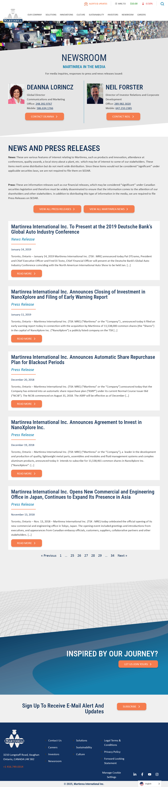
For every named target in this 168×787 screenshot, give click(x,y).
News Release (23, 238)
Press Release (22, 304)
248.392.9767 (44, 104)
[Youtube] (149, 774)
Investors (113, 14)
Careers (141, 14)
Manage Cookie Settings (111, 774)
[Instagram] (157, 774)
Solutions (51, 14)
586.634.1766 (45, 108)
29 (100, 555)
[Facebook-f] (142, 774)
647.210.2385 (124, 108)
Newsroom (128, 14)
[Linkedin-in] (135, 774)
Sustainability (96, 14)
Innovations (66, 14)
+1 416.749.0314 (13, 767)
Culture (81, 14)
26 (79, 555)
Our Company (35, 14)
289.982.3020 (122, 104)
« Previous (48, 555)
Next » (122, 555)
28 (93, 555)
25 (72, 555)
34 (112, 555)
